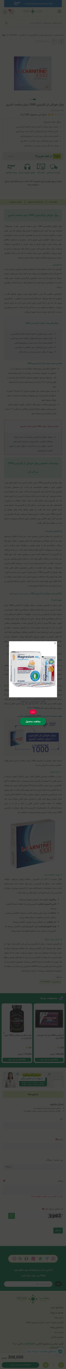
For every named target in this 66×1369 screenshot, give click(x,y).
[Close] (55, 643)
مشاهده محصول (33, 721)
